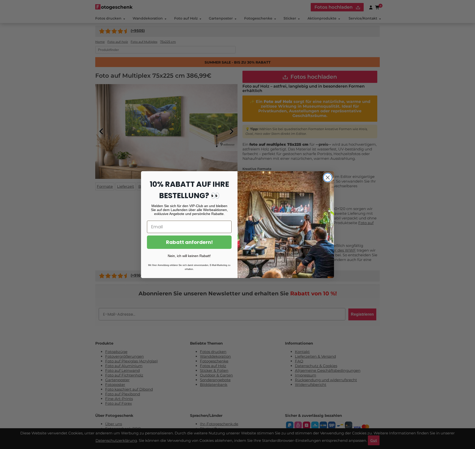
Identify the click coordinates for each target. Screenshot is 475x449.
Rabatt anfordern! (189, 242)
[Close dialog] (327, 177)
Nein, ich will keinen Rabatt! (189, 256)
